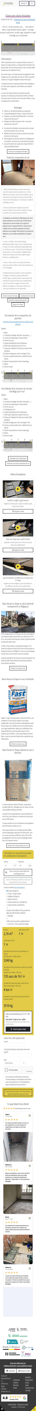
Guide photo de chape (27, 296)
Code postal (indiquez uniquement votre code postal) (17, 1050)
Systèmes (15, 1382)
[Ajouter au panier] (22, 933)
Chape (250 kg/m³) (13, 891)
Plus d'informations (19, 887)
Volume (6, 930)
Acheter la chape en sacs (18, 744)
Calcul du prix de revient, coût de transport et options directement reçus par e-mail (18, 1092)
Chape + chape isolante (14, 893)
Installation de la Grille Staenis (18, 458)
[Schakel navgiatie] (32, 3)
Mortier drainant (12, 899)
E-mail (6, 1041)
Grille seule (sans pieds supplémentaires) (18, 921)
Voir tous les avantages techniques (18, 151)
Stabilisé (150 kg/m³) (13, 896)
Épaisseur (21, 861)
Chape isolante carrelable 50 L (16, 905)
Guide (27, 1385)
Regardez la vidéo (19, 511)
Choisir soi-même (14, 887)
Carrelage (27, 1390)
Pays (5, 1060)
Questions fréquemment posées (18, 300)
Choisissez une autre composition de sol (18, 463)
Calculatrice (11, 1371)
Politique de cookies (22, 1404)
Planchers (16, 1385)
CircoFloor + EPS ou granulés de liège (18, 924)
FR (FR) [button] (23, 3)
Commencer (16, 1380)
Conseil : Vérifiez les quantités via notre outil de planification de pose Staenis (18, 880)
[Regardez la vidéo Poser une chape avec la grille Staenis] (18, 527)
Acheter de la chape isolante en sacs (18, 845)
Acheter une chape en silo (18, 668)
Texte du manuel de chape (10, 296)
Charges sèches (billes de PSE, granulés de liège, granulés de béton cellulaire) (18, 911)
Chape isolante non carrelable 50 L (17, 902)
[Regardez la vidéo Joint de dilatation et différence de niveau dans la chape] (18, 566)
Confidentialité (12, 1404)
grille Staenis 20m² (24, 930)
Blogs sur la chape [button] (18, 304)
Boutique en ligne (25, 1371)
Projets (15, 1387)
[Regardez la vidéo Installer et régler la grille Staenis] (18, 489)
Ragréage (10, 916)
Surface (6, 861)
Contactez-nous (29, 1387)
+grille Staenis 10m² (9, 940)
